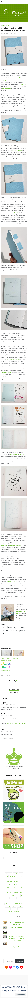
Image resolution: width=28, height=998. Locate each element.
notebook (4, 675)
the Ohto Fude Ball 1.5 (13, 359)
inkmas (7, 887)
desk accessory (13, 876)
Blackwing (4, 545)
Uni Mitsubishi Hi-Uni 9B (15, 545)
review (9, 675)
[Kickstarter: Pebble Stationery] (18, 653)
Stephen (3, 703)
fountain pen (17, 881)
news (21, 892)
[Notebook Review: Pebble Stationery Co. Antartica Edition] (6, 653)
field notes (9, 881)
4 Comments (13, 33)
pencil (7, 898)
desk (7, 876)
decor (20, 873)
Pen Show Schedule (17, 932)
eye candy (10, 879)
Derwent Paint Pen (6, 372)
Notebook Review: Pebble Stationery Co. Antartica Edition (6, 658)
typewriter (13, 909)
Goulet (22, 581)
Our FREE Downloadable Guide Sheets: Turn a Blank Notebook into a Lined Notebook (16, 938)
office (13, 895)
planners (7, 903)
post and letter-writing (17, 903)
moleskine (16, 892)
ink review (14, 887)
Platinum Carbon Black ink (17, 454)
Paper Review (5, 25)
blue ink (15, 873)
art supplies (18, 870)
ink (20, 884)
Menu (4, 1)
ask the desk (8, 873)
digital (20, 876)
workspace (16, 911)
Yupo (16, 556)
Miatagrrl (18, 620)
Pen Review (13, 898)
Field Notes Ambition (13, 213)
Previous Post (14, 689)
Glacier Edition (23, 84)
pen (22, 895)
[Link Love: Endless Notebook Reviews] (6, 665)
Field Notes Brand (17, 150)
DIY (5, 879)
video (19, 909)
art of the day (10, 870)
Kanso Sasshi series (12, 581)
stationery (20, 906)
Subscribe (20, 961)
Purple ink (7, 906)
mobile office (8, 892)
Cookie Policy (7, 991)
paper (18, 895)
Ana (17, 681)
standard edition (6, 88)
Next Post (13, 692)
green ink (15, 884)
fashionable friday (19, 879)
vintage (10, 911)
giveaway (9, 884)
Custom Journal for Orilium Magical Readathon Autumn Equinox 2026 (17, 945)
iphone (20, 887)
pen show (20, 898)
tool (8, 909)
